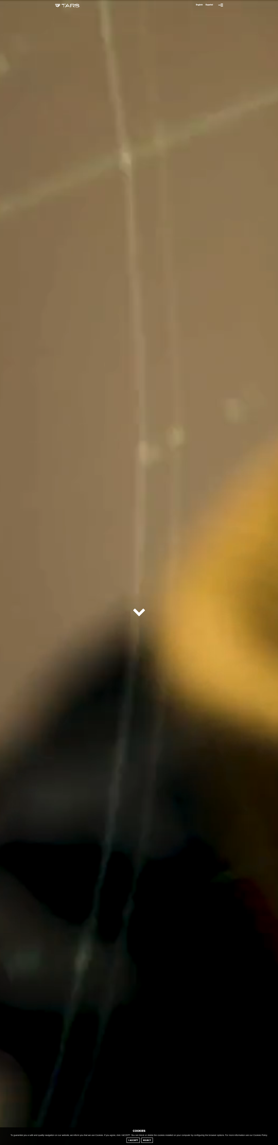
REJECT (147, 1140)
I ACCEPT (133, 1140)
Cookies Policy (260, 1135)
